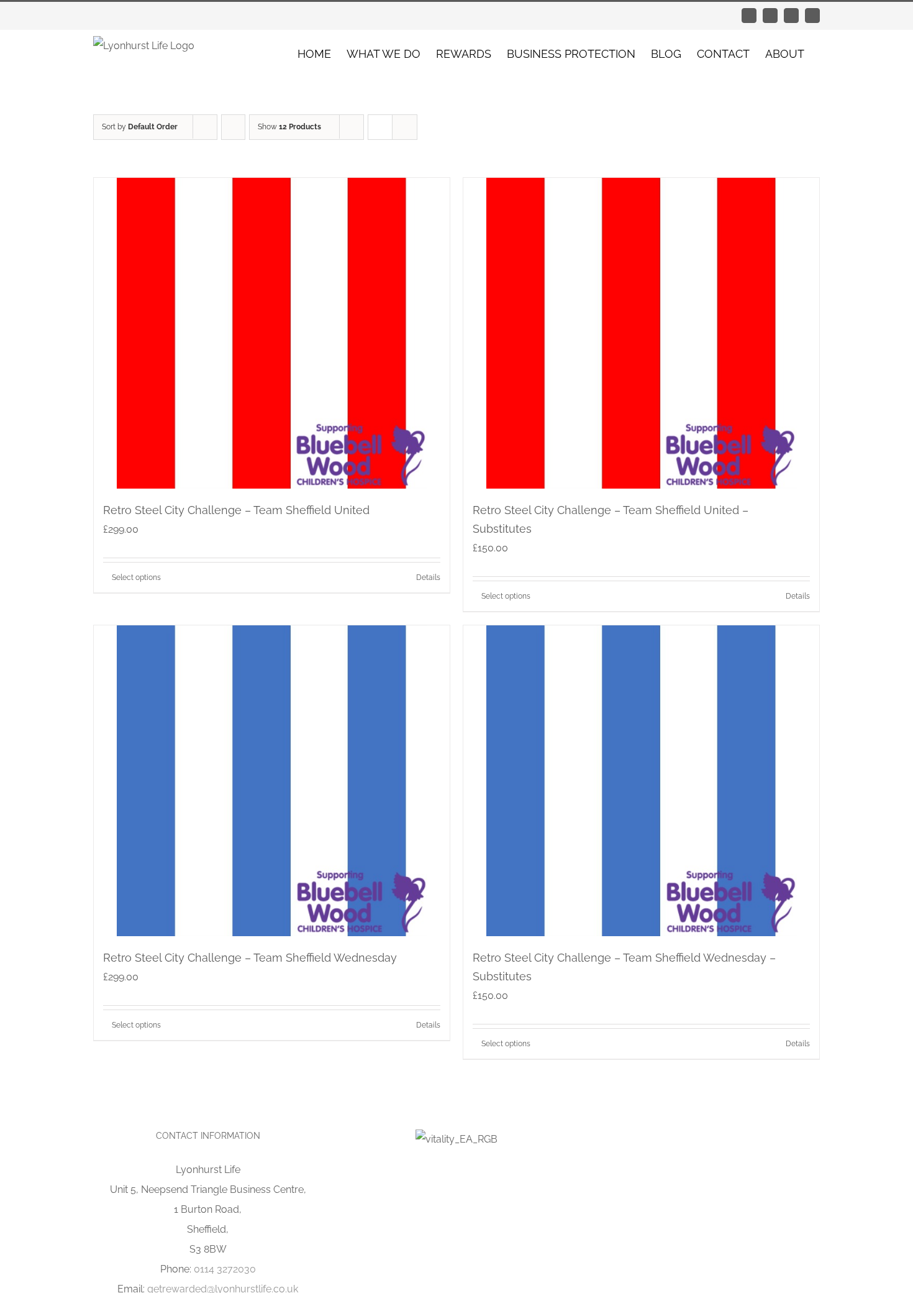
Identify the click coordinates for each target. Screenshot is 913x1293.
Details (428, 577)
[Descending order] (233, 127)
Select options (136, 577)
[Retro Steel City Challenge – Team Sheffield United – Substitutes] (641, 333)
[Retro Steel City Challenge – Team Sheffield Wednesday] (272, 780)
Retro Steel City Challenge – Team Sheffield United (236, 510)
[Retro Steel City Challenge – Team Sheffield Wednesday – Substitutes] (641, 780)
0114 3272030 (225, 1269)
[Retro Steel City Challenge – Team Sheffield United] (272, 333)
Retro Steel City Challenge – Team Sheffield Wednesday (250, 957)
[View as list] (405, 127)
